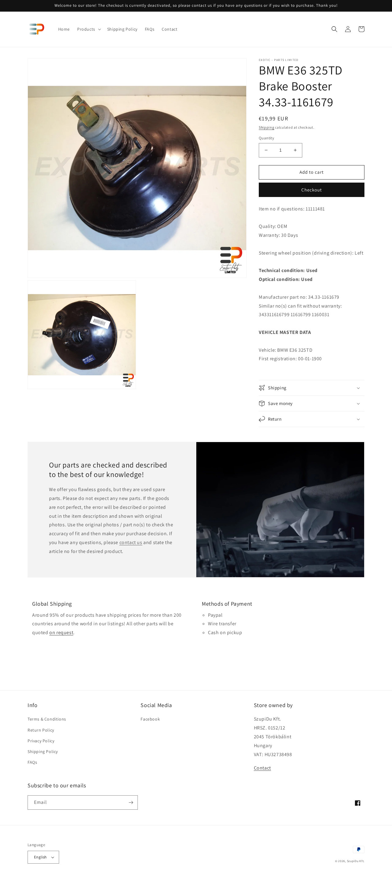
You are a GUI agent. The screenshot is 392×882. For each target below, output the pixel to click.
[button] (89, 29)
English (40, 857)
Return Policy (41, 730)
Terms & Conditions (47, 719)
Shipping (266, 127)
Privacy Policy (41, 741)
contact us (130, 542)
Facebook (150, 719)
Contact (262, 768)
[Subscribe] (131, 802)
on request (61, 632)
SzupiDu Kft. (355, 861)
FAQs (32, 762)
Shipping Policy (43, 751)
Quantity (266, 138)
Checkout (311, 190)
